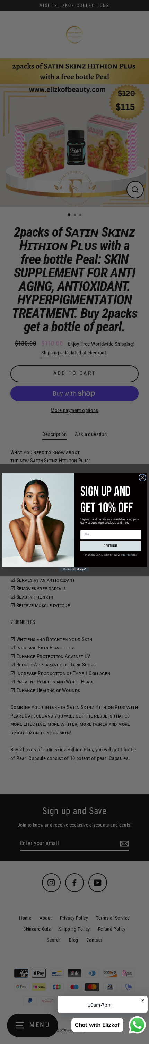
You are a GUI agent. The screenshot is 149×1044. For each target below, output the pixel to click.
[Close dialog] (142, 477)
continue (111, 546)
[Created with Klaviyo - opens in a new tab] (74, 569)
